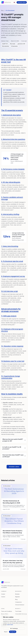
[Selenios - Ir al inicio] (6, 2)
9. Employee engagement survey (13, 276)
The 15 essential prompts (12, 110)
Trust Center (18, 611)
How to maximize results (12, 394)
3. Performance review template (12, 169)
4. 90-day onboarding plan (10, 182)
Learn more (10, 624)
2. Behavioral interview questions (13, 139)
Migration (17, 596)
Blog (2, 10)
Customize (15, 628)
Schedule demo (22, 2)
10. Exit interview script (9, 291)
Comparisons (18, 602)
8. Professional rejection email (12, 261)
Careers (3, 596)
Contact (3, 594)
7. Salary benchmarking (9, 246)
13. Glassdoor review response (12, 346)
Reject (5, 631)
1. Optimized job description (11, 115)
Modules (17, 594)
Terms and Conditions (6, 611)
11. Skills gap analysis (8, 316)
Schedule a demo (14, 466)
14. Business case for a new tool (12, 361)
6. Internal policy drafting (10, 214)
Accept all (12, 631)
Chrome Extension (19, 604)
